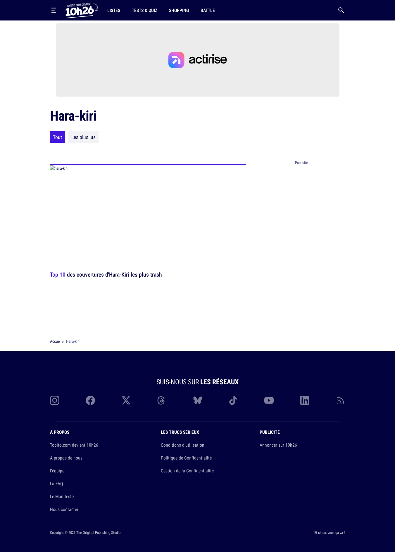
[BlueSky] (197, 400)
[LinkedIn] (304, 400)
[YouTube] (269, 400)
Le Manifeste (62, 496)
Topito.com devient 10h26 (74, 445)
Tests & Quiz (144, 10)
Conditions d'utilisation (182, 445)
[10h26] (81, 9)
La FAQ (56, 483)
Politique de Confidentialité (186, 458)
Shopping (179, 10)
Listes (113, 10)
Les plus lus (83, 136)
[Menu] (53, 10)
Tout (57, 136)
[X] (126, 400)
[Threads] (161, 400)
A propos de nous (66, 458)
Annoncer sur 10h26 (278, 445)
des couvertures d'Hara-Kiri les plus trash (106, 274)
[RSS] (340, 400)
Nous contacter (64, 509)
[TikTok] (233, 400)
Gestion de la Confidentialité (187, 470)
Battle (208, 10)
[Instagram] (54, 400)
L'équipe (57, 470)
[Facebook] (90, 400)
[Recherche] (341, 10)
